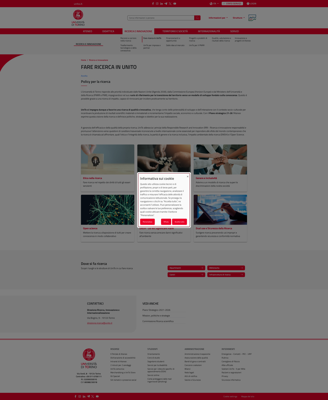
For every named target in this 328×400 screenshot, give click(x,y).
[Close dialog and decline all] (188, 175)
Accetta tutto (179, 221)
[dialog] (164, 200)
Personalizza (147, 221)
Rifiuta (166, 221)
